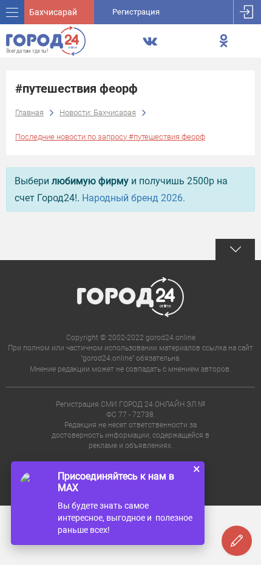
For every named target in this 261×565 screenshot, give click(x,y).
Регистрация (136, 11)
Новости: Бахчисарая (97, 112)
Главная (29, 112)
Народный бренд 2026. (133, 198)
